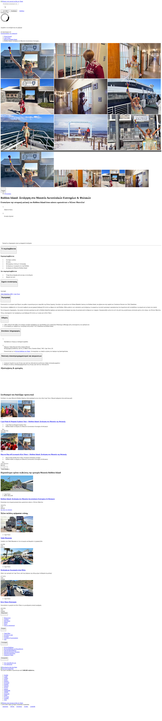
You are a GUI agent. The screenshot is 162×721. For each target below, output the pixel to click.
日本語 (6, 692)
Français (6, 685)
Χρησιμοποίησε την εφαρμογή (9, 33)
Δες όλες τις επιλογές (6, 509)
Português (6, 694)
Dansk (6, 679)
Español (6, 684)
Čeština (6, 678)
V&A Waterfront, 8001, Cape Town (10, 294)
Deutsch (6, 681)
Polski (5, 695)
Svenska (6, 698)
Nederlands (7, 690)
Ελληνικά (6, 682)
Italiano (6, 689)
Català (5, 676)
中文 (5, 700)
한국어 (6, 687)
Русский (6, 697)
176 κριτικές (7, 193)
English (6, 675)
